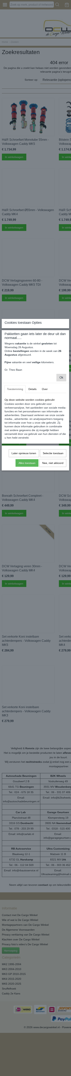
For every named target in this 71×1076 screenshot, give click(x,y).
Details (32, 389)
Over (45, 389)
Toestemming (15, 389)
